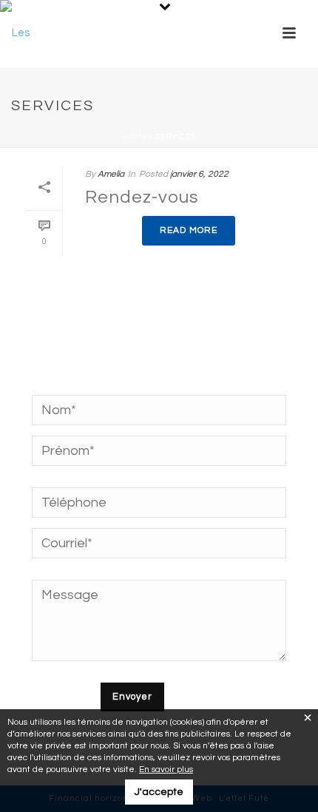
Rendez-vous (142, 197)
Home (134, 137)
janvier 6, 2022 (199, 174)
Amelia (111, 174)
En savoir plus (166, 769)
